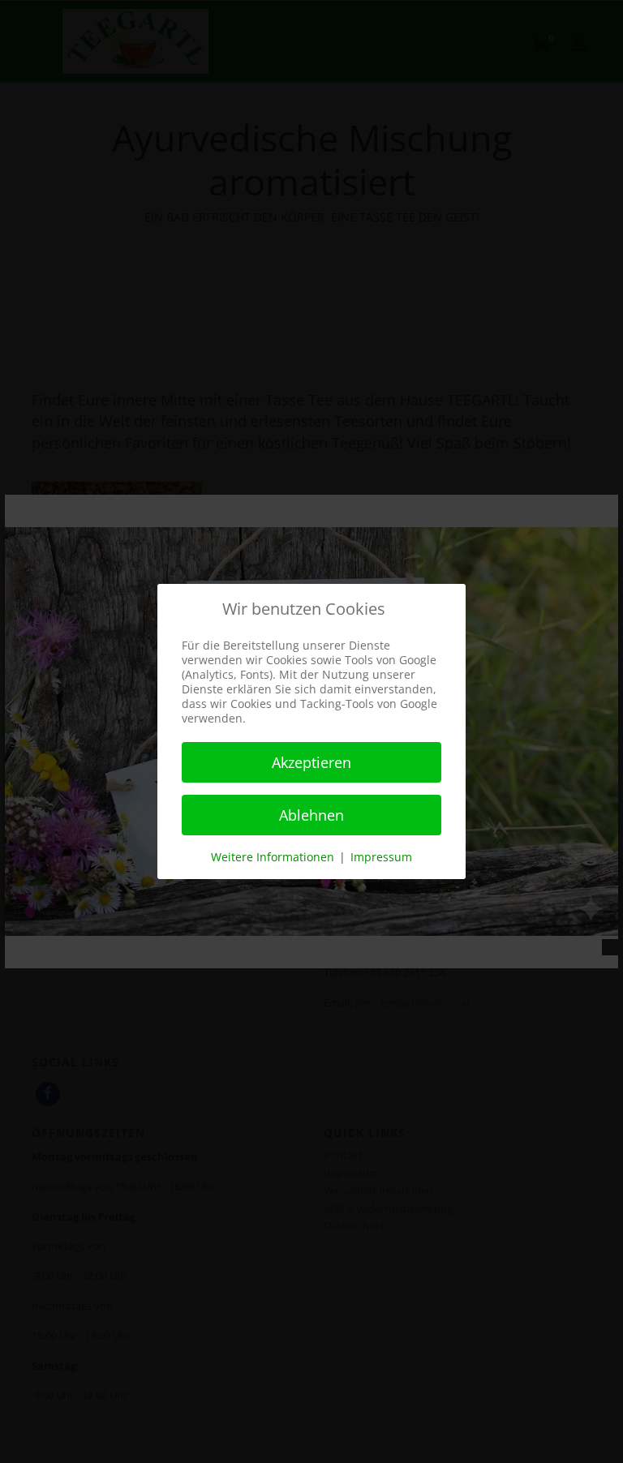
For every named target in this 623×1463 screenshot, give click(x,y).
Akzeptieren (311, 762)
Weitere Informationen (272, 857)
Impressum (381, 857)
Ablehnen (311, 815)
